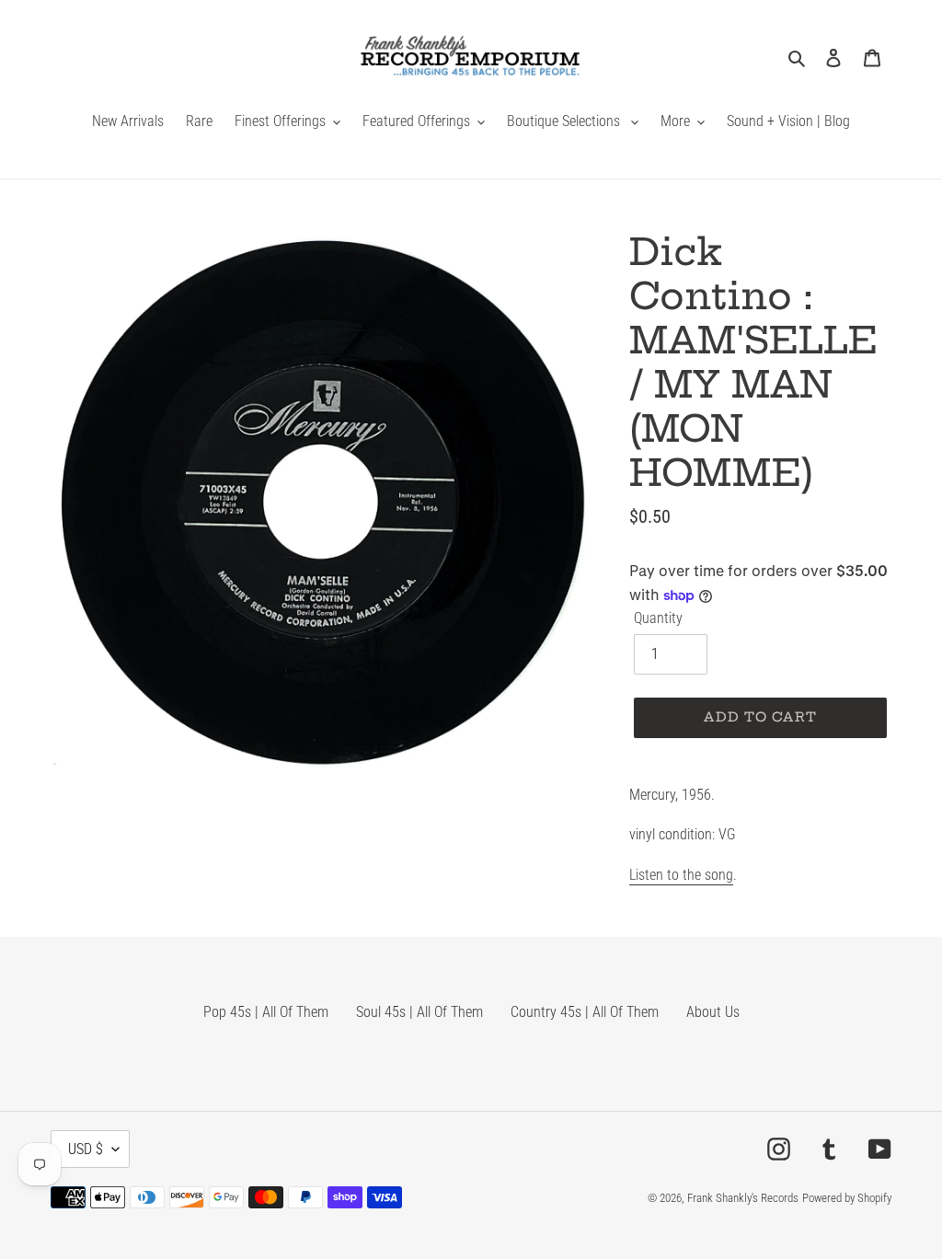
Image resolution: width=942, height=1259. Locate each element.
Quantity (658, 618)
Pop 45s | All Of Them (265, 1012)
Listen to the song (681, 875)
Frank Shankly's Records (742, 1198)
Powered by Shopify (846, 1198)
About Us (713, 1012)
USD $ (85, 1149)
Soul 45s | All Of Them (419, 1012)
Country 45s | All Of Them (585, 1012)
